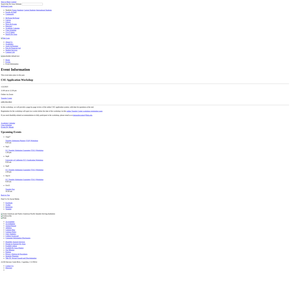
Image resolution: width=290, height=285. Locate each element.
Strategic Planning (11, 256)
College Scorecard (12, 236)
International (44, 10)
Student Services (11, 50)
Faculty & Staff (10, 12)
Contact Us (9, 266)
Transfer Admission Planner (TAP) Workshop (21, 141)
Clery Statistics (10, 234)
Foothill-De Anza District (14, 248)
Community (9, 14)
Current (30, 10)
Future (17, 10)
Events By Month (7, 127)
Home (7, 60)
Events (7, 62)
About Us (8, 42)
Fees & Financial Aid (13, 48)
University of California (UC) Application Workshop (24, 160)
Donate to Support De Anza (15, 244)
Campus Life (10, 52)
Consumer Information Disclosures (17, 238)
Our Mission (9, 250)
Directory (8, 268)
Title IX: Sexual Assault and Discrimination (20, 258)
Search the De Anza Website (11, 4)
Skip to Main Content (8, 2)
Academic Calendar (8, 123)
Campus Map (10, 230)
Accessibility (10, 222)
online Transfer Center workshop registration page (84, 111)
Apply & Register (11, 46)
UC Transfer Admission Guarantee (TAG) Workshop (24, 150)
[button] (11, 34)
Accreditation (10, 224)
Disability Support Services (15, 242)
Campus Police (10, 232)
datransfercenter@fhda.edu (82, 115)
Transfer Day (10, 189)
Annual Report (10, 226)
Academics (9, 44)
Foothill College (11, 246)
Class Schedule (6, 125)
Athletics (8, 228)
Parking (8, 252)
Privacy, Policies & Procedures (16, 254)
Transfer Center (6, 98)
